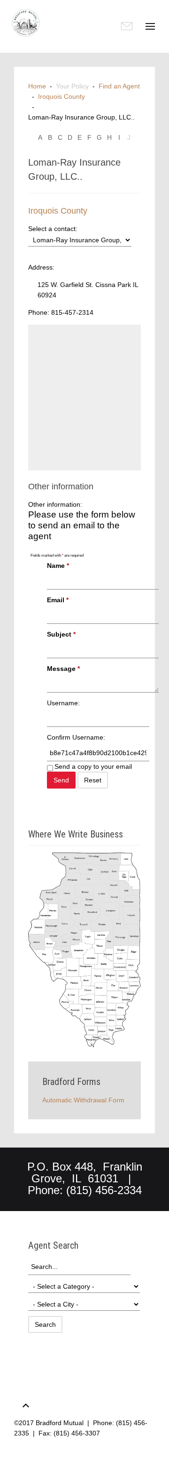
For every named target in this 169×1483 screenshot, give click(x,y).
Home (37, 86)
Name (58, 565)
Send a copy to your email (93, 766)
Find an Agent (119, 86)
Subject (61, 634)
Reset (92, 780)
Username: (63, 703)
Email (58, 600)
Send (61, 780)
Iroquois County (61, 96)
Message (63, 668)
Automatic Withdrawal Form (83, 1100)
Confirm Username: (76, 737)
